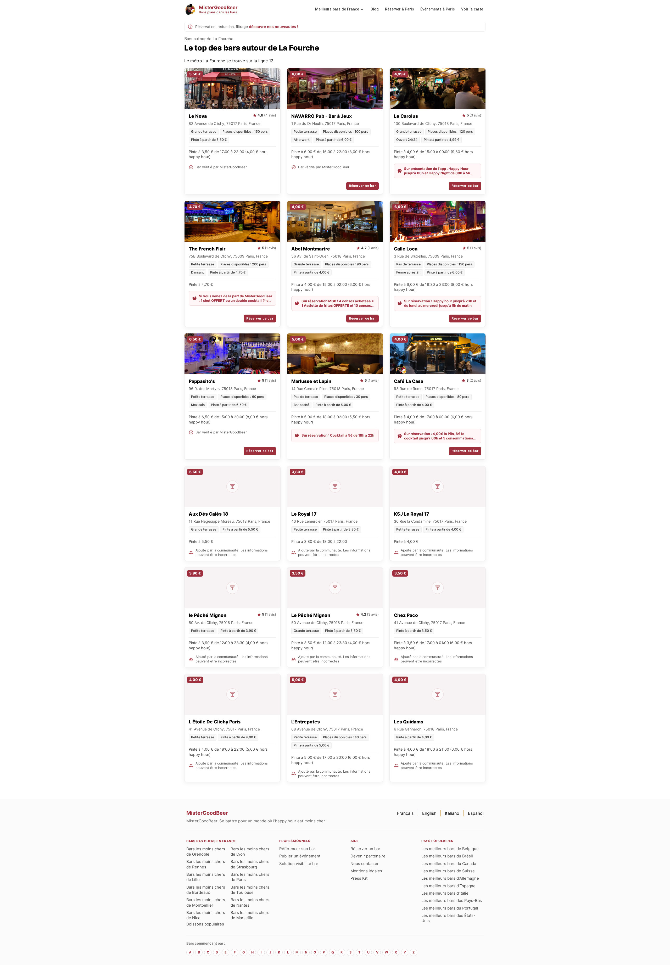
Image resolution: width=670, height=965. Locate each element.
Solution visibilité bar (298, 863)
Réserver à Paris (399, 9)
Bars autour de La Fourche (208, 38)
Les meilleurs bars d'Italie (444, 893)
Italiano (452, 813)
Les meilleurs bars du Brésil (447, 856)
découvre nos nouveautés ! (273, 26)
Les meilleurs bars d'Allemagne (450, 878)
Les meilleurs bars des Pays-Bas (451, 900)
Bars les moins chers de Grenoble (205, 851)
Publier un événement (299, 856)
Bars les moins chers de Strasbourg (250, 864)
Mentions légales (366, 870)
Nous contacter (364, 863)
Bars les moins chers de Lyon (250, 851)
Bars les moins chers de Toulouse (250, 890)
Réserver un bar (365, 848)
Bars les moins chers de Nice (205, 915)
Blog (375, 9)
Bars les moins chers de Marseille (250, 915)
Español (476, 813)
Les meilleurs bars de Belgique (450, 848)
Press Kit (358, 878)
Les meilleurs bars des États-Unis (448, 918)
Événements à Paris (437, 9)
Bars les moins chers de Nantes (250, 902)
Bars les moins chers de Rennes (205, 864)
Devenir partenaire (368, 856)
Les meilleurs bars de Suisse (448, 870)
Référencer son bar (297, 848)
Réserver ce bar (362, 186)
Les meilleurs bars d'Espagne (448, 885)
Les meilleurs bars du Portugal (449, 908)
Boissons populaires (205, 924)
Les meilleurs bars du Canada (448, 863)
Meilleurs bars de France (337, 9)
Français (405, 813)
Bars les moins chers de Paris (250, 877)
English (429, 813)
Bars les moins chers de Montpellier (205, 902)
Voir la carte (472, 9)
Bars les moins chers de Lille (205, 877)
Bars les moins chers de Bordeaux (205, 890)
